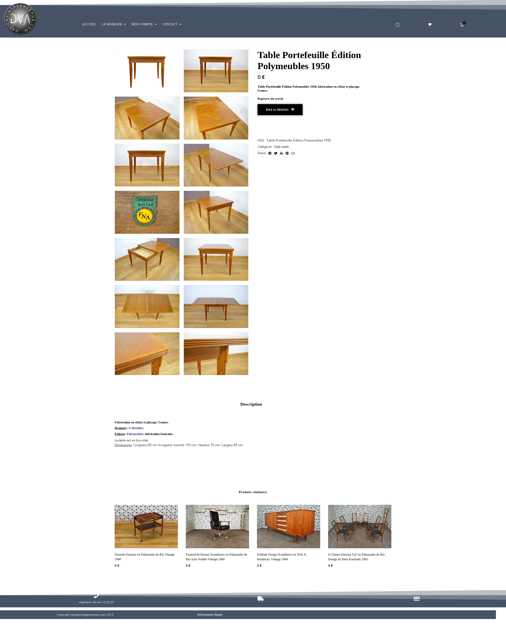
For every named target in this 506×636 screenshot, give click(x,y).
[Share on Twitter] (275, 153)
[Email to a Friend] (292, 153)
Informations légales (210, 614)
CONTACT (169, 24)
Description (251, 404)
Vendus (415, 614)
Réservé (463, 614)
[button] (113, 24)
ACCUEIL (89, 24)
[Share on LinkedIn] (281, 153)
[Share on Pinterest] (287, 153)
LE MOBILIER (112, 24)
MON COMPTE (142, 24)
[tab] (251, 404)
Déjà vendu (281, 146)
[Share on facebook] (269, 153)
